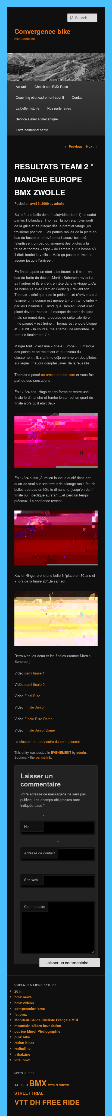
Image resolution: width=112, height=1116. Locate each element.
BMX (38, 1083)
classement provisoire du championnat (49, 741)
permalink (43, 757)
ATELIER (21, 1084)
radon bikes (24, 1042)
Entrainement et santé (32, 129)
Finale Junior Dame (39, 730)
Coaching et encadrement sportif (40, 97)
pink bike (22, 1036)
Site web (31, 879)
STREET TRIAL (28, 1093)
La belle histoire (27, 108)
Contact (77, 97)
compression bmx (29, 1008)
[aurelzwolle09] (55, 564)
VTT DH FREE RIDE (47, 1102)
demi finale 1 (34, 673)
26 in (18, 991)
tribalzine (22, 1054)
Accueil (21, 86)
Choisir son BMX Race (51, 86)
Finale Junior (34, 707)
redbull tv (22, 1048)
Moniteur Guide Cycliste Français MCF (46, 1019)
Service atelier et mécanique (37, 119)
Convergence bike (42, 31)
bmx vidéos (24, 1002)
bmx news (23, 996)
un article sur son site (58, 374)
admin (59, 203)
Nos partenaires (59, 108)
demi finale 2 (34, 684)
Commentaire (34, 906)
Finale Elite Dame (38, 718)
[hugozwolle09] (55, 466)
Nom (28, 826)
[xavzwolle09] (55, 644)
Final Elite (32, 695)
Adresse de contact (39, 852)
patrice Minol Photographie (37, 1031)
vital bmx (22, 1059)
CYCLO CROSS (58, 1085)
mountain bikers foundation (37, 1025)
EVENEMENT (61, 752)
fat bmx (20, 1014)
